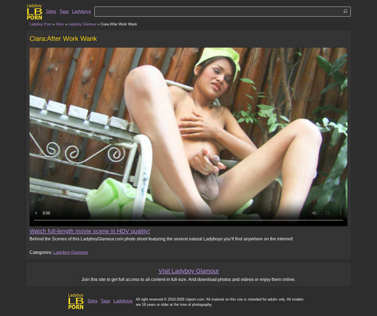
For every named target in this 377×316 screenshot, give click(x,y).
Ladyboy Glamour (82, 24)
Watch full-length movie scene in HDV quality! (90, 231)
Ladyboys (81, 11)
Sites (51, 11)
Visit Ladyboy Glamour (188, 270)
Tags (64, 11)
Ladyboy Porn (41, 24)
